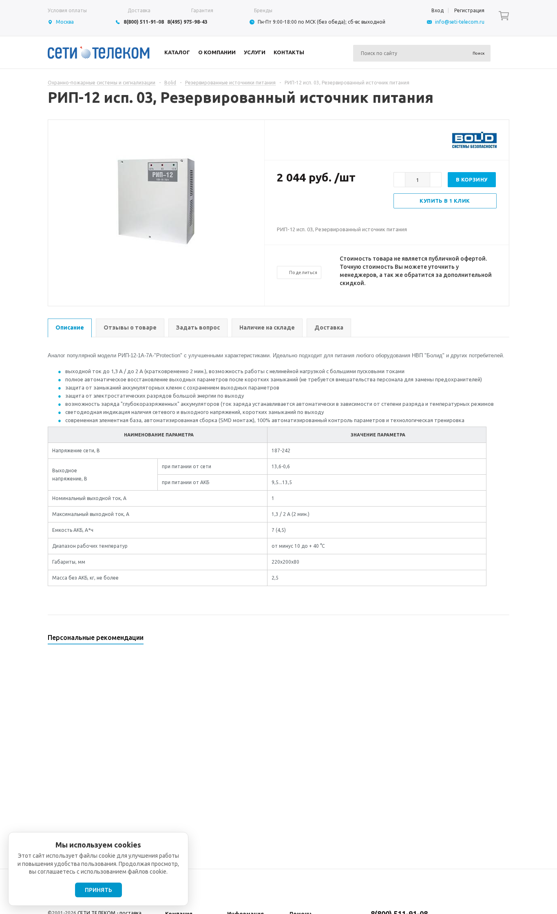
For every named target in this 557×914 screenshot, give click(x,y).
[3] (297, 204)
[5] (313, 204)
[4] (305, 204)
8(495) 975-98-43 (187, 21)
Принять (98, 890)
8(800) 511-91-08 (144, 21)
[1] (281, 204)
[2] (289, 204)
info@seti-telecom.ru (459, 21)
